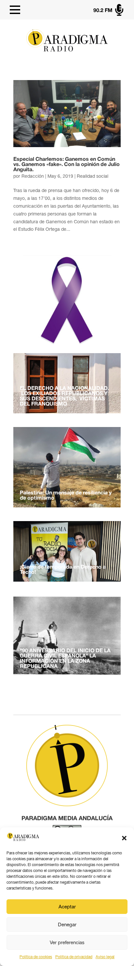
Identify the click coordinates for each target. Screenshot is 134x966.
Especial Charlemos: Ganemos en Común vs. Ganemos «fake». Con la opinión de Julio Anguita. (66, 164)
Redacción (32, 176)
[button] (124, 838)
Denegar (67, 924)
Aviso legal (105, 957)
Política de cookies (36, 957)
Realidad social (92, 176)
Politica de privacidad (73, 957)
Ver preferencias (67, 942)
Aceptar (67, 906)
